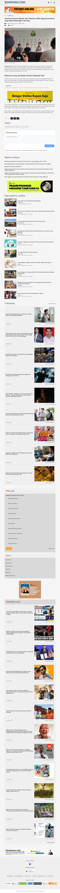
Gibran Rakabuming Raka (15, 528)
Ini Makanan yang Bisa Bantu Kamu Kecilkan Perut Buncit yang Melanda (35, 231)
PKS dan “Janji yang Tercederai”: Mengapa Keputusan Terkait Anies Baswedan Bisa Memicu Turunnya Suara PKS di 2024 (19, 751)
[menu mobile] (54, 2)
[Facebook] (30, 864)
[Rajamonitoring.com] (30, 884)
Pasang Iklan (28, 876)
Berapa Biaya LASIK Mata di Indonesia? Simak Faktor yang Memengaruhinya (19, 314)
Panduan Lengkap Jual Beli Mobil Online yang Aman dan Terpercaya (19, 453)
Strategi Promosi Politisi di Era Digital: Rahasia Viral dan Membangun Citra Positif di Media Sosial (19, 771)
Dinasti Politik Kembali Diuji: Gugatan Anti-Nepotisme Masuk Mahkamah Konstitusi (18, 672)
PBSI (27, 126)
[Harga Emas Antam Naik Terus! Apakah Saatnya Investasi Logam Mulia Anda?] (44, 473)
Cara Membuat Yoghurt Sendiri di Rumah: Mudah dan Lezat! (34, 262)
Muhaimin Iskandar (13, 508)
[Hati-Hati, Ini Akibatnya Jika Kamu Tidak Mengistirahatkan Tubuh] (10, 212)
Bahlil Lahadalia (12, 503)
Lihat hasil (51, 548)
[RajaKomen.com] (22, 884)
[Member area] (48, 2)
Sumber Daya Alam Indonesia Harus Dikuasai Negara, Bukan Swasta (18, 790)
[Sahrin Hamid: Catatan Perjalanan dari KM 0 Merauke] (44, 711)
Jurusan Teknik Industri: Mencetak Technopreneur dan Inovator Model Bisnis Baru (20, 414)
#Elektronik (9, 559)
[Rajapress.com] (37, 884)
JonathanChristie (9, 126)
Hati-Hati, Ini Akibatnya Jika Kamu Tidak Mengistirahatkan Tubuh (36, 211)
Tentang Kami (10, 876)
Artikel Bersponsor (18, 876)
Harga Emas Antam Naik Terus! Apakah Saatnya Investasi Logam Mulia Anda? (19, 473)
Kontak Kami (50, 876)
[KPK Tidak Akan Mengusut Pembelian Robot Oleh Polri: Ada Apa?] (44, 830)
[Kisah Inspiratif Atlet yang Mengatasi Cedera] (10, 294)
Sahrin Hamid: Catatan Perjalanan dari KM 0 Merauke (18, 711)
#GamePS (8, 572)
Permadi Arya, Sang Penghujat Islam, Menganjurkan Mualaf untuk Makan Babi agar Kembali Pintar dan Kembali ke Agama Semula (19, 731)
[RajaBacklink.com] (7, 884)
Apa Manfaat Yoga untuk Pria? (13, 166)
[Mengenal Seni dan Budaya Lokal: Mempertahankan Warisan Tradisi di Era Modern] (10, 284)
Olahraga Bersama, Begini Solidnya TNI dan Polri (31, 221)
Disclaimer (34, 876)
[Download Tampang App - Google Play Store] (30, 871)
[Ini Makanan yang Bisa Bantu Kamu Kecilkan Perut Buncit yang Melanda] (10, 233)
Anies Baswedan (12, 543)
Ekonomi (20, 243)
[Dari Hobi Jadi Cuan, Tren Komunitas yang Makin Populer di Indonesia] (44, 355)
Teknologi (20, 285)
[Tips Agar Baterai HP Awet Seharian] (10, 253)
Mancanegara (21, 223)
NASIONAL (20, 275)
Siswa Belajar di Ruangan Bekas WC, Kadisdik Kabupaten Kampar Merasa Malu (36, 272)
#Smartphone (9, 566)
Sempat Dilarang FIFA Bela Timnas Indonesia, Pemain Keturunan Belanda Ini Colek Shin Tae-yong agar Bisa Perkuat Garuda (29, 173)
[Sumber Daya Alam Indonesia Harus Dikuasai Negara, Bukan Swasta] (44, 790)
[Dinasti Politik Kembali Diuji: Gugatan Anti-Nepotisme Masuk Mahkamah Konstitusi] (44, 672)
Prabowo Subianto (13, 538)
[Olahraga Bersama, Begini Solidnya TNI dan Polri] (10, 222)
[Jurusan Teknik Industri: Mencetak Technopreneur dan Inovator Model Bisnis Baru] (44, 414)
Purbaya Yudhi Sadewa (14, 518)
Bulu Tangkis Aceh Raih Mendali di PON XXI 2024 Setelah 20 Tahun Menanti (26, 177)
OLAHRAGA (10, 15)
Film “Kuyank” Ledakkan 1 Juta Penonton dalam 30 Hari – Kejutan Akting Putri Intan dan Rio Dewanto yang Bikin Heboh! (19, 395)
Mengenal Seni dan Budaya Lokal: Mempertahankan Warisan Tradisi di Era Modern (35, 283)
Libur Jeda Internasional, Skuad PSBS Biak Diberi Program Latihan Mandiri (27, 87)
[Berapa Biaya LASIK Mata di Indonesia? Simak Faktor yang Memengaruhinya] (44, 314)
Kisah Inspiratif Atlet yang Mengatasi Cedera (30, 293)
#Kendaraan (9, 563)
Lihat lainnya (51, 303)
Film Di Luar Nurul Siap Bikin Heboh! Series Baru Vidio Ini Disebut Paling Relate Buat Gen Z (19, 433)
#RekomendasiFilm (10, 575)
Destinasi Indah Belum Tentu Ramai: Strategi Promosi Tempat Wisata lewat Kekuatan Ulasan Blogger (19, 613)
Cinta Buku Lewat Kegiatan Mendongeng (29, 201)
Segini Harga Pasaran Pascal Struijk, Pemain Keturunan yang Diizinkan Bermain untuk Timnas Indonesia (29, 169)
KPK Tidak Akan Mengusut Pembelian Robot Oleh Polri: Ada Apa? (18, 830)
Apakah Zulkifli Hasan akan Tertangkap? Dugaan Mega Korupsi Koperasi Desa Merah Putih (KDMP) (18, 633)
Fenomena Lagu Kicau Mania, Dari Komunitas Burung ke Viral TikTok (18, 375)
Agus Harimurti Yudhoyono (15, 533)
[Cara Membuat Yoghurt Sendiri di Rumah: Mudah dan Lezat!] (10, 264)
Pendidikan (20, 202)
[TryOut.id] (52, 884)
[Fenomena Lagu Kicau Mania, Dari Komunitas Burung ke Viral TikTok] (44, 375)
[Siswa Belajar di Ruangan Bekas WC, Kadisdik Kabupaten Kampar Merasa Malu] (10, 274)
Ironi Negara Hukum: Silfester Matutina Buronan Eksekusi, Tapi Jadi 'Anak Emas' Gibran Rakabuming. (19, 692)
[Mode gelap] (51, 2)
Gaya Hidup (20, 233)
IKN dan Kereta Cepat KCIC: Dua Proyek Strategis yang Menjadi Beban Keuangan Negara (20, 810)
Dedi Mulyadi (11, 523)
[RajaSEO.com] (45, 884)
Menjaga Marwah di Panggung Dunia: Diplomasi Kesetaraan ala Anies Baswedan (19, 652)
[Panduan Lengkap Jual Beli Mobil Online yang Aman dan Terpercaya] (44, 453)
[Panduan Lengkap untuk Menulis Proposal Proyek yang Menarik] (10, 243)
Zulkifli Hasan (12, 513)
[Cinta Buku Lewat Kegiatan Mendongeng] (10, 202)
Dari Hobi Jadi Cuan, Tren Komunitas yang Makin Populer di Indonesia (19, 355)
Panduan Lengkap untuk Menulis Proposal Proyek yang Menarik (35, 242)
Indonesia (17, 126)
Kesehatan (20, 212)
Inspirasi (20, 264)
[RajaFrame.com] (15, 884)
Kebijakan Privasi (42, 876)
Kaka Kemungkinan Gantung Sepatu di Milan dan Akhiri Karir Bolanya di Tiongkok (28, 164)
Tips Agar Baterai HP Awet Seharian (28, 252)
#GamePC (8, 569)
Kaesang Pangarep (13, 498)
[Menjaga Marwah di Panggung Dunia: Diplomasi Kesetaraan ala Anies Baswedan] (44, 652)
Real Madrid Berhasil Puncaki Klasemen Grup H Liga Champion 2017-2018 (25, 161)
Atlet (23, 126)
